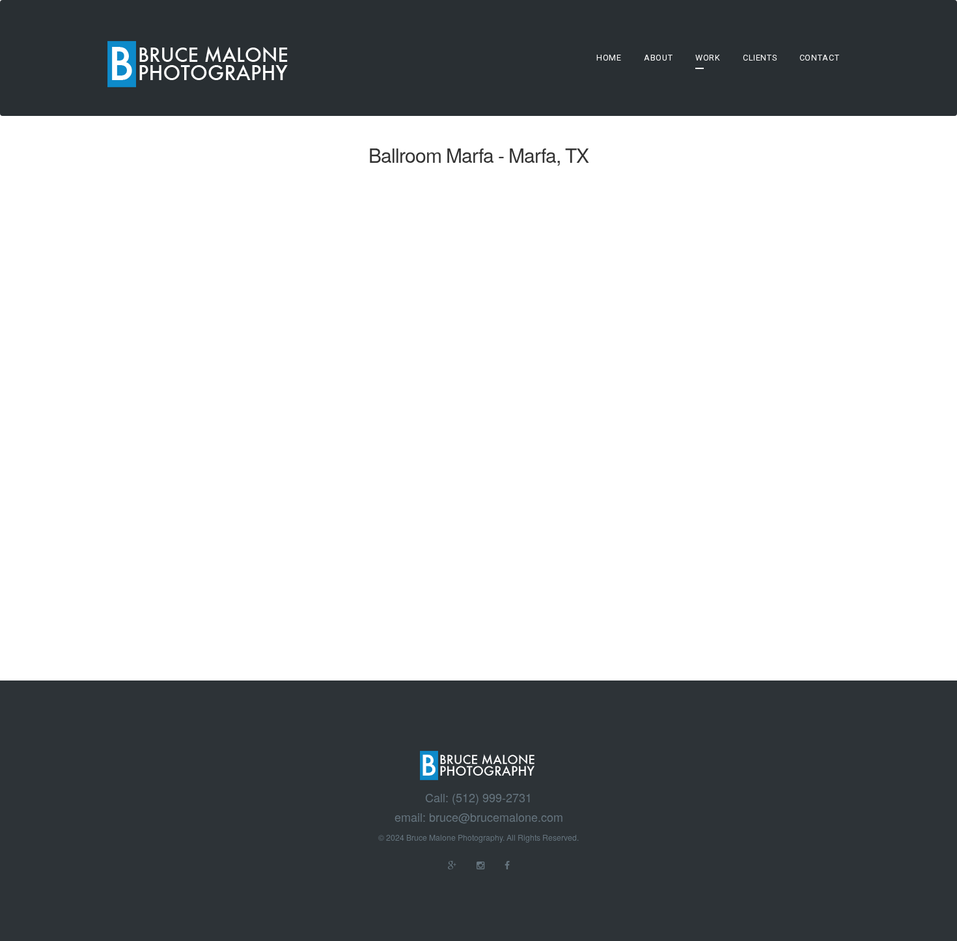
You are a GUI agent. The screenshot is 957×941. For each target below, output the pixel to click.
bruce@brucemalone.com (496, 817)
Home (609, 58)
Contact (819, 58)
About (658, 58)
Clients (760, 58)
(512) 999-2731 (492, 797)
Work (708, 58)
